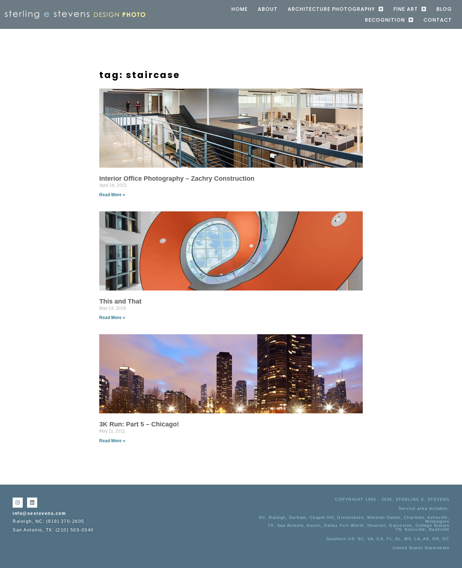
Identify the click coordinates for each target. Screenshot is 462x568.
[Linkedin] (32, 503)
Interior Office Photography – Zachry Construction (176, 178)
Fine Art (405, 9)
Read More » (112, 194)
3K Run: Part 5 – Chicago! (139, 424)
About (268, 9)
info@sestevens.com (39, 513)
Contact (437, 19)
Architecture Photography (331, 9)
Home (239, 9)
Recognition (385, 19)
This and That (120, 301)
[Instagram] (18, 503)
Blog (444, 9)
